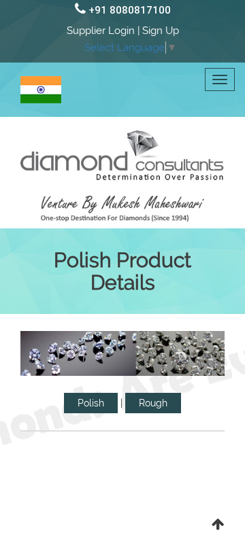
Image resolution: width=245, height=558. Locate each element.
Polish (91, 403)
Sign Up (160, 30)
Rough (153, 403)
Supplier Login (101, 30)
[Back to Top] (218, 524)
